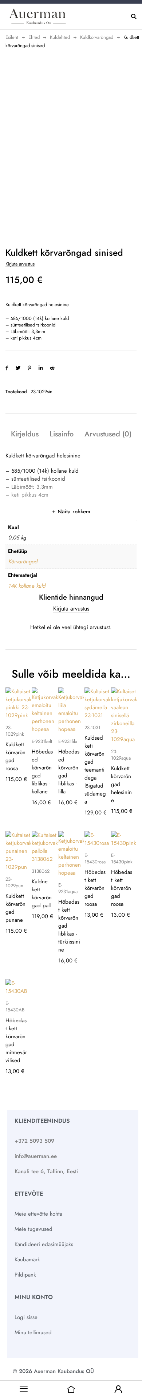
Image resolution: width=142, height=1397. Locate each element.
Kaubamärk (27, 1260)
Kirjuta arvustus (20, 264)
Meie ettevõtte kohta (38, 1214)
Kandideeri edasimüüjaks (44, 1244)
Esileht (11, 37)
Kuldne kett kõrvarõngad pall (42, 893)
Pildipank (25, 1275)
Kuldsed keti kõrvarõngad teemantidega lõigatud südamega (95, 770)
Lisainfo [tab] (62, 434)
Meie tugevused (33, 1229)
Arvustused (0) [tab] (107, 434)
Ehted (34, 37)
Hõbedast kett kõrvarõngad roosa (95, 888)
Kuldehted (60, 37)
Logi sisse (26, 1317)
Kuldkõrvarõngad (96, 37)
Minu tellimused (33, 1332)
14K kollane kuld (27, 586)
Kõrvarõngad (23, 562)
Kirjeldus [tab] (25, 434)
